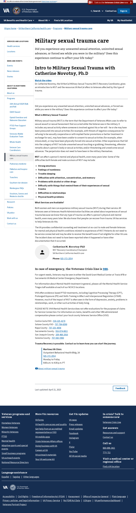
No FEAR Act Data (71, 500)
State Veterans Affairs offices (49, 441)
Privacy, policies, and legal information (21, 500)
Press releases (76, 424)
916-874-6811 (62, 331)
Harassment (74, 496)
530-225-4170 (59, 321)
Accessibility (9, 496)
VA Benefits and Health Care (18, 20)
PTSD (4, 436)
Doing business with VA (46, 445)
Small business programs (14, 453)
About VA (43, 20)
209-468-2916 (62, 334)
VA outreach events (11, 457)
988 (105, 269)
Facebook (73, 433)
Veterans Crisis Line (112, 422)
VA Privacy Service (51, 500)
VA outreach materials (45, 454)
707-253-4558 (55, 327)
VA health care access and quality (51, 424)
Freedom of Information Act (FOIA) (48, 496)
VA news (73, 419)
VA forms (39, 419)
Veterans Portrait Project (15, 504)
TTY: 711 (106, 452)
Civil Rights (23, 496)
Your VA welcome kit (45, 459)
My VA (110, 20)
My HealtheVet (124, 20)
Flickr (72, 446)
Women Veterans (10, 427)
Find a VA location (111, 466)
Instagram (74, 437)
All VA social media (78, 456)
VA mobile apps (42, 436)
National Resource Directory (15, 462)
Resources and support (114, 432)
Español (5, 476)
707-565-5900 (58, 337)
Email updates (76, 428)
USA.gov (87, 500)
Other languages (31, 476)
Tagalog (16, 476)
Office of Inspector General (96, 496)
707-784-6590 (61, 324)
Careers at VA (41, 450)
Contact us (110, 10)
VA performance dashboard (107, 500)
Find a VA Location (63, 20)
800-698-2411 (109, 448)
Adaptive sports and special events (15, 447)
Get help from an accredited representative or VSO (48, 430)
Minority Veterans (10, 431)
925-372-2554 (49, 356)
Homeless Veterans (11, 422)
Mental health (8, 440)
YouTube (73, 451)
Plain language (119, 496)
